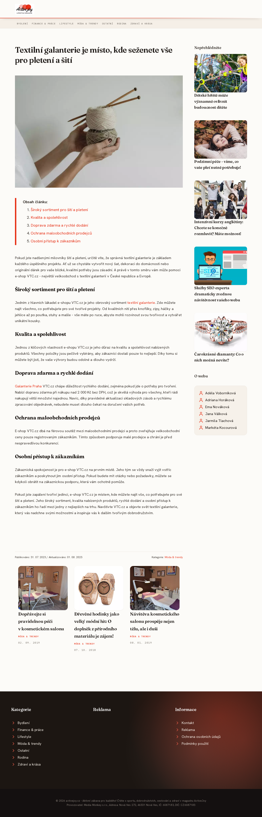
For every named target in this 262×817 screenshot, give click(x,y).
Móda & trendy (87, 23)
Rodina (122, 23)
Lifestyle (66, 23)
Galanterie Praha (28, 386)
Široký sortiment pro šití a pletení (59, 209)
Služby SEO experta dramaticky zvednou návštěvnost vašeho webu (217, 294)
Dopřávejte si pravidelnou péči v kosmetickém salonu (41, 621)
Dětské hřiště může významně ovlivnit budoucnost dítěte (211, 101)
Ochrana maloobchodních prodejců (61, 233)
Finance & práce (44, 23)
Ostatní (107, 23)
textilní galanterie (141, 302)
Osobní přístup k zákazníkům (56, 241)
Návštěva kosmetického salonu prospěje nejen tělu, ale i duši (154, 621)
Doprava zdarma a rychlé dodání (59, 225)
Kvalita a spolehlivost (49, 217)
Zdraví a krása (141, 23)
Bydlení (22, 23)
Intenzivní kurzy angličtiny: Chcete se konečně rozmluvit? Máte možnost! (218, 228)
